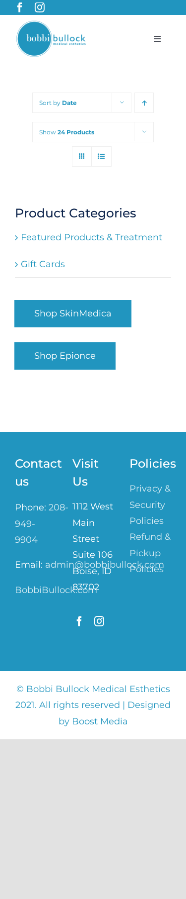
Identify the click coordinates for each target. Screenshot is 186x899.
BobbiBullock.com (56, 590)
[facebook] (20, 7)
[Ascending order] (144, 103)
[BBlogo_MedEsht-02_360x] (52, 24)
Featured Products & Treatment (91, 237)
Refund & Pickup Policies (150, 553)
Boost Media (100, 721)
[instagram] (40, 7)
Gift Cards (43, 264)
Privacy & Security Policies (150, 504)
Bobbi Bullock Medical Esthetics (98, 689)
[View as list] (101, 156)
